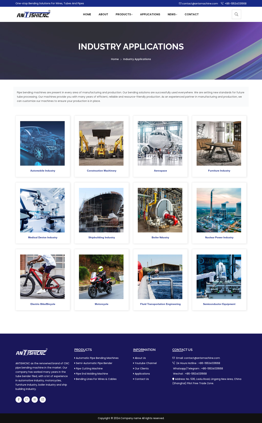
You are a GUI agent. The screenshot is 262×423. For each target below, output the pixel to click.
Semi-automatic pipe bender (94, 363)
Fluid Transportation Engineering (160, 304)
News (172, 14)
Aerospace (160, 170)
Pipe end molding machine (92, 373)
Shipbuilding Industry (101, 237)
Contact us (142, 379)
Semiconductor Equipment (219, 304)
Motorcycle (101, 304)
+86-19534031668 (235, 3)
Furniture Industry (219, 170)
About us (140, 358)
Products (123, 14)
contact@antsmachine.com (200, 3)
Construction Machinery (101, 170)
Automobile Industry (42, 170)
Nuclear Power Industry (219, 237)
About (103, 14)
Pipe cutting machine (89, 368)
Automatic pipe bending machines (97, 358)
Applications (150, 14)
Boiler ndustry (160, 237)
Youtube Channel (146, 363)
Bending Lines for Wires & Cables (96, 379)
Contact (192, 14)
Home (87, 14)
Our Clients (142, 368)
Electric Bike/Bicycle (42, 304)
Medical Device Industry (42, 237)
